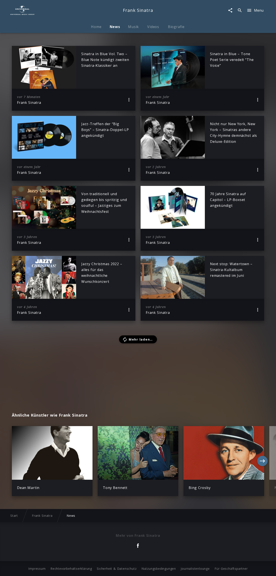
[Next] (262, 461)
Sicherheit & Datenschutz (116, 569)
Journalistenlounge (195, 569)
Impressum (36, 569)
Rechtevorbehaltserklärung (71, 569)
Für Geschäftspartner (231, 569)
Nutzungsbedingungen (158, 569)
